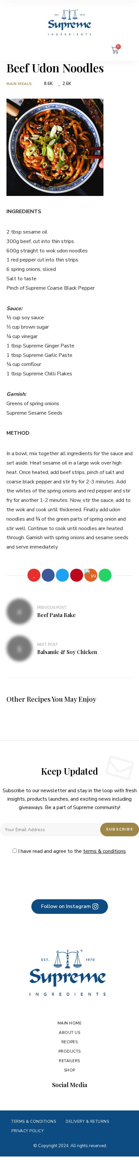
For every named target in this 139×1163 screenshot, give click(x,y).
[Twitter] (62, 575)
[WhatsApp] (105, 575)
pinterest (82, 1099)
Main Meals (19, 83)
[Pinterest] (76, 575)
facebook (45, 1099)
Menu (19, 50)
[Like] (33, 575)
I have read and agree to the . (72, 851)
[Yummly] (90, 575)
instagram (57, 1099)
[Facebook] (48, 575)
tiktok (94, 1099)
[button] (69, 906)
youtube (69, 1099)
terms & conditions (104, 851)
